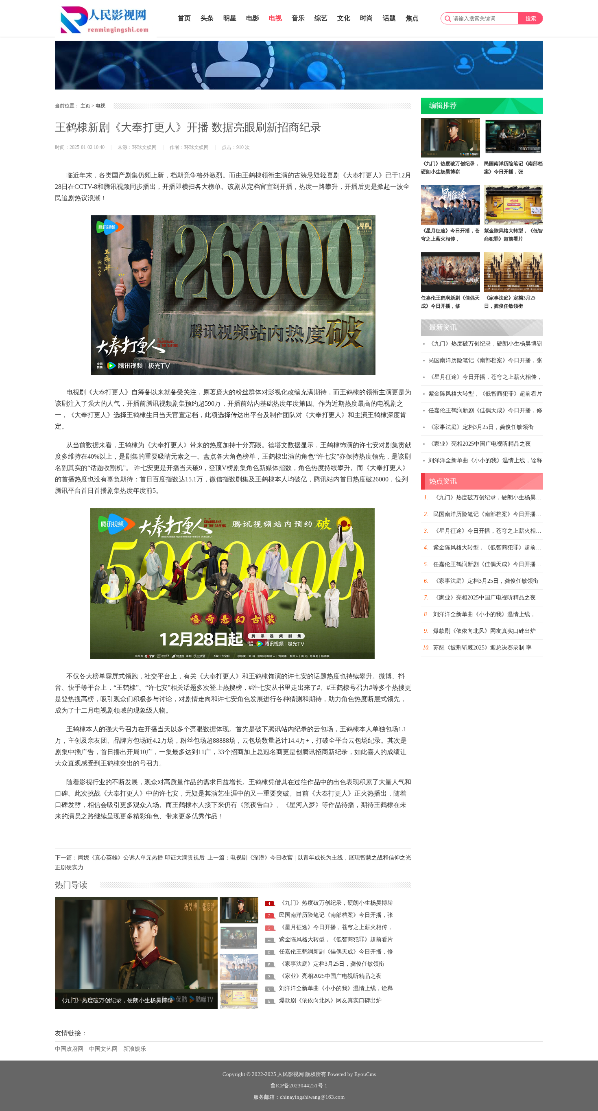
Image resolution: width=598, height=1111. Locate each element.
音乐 (298, 18)
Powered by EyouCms (351, 1074)
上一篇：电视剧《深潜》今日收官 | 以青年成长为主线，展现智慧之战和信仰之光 (309, 858)
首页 (184, 18)
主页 (85, 106)
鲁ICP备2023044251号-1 (299, 1086)
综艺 (320, 18)
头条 (207, 18)
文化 (343, 18)
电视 (275, 18)
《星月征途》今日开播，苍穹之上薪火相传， (336, 927)
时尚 (366, 18)
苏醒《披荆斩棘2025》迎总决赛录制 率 (482, 648)
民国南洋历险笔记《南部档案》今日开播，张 (336, 915)
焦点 (412, 18)
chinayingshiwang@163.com (312, 1097)
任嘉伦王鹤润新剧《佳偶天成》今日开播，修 (336, 952)
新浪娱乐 (134, 1049)
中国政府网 (69, 1049)
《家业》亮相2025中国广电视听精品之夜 (330, 976)
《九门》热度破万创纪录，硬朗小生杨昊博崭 (116, 1000)
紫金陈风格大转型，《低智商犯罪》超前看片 (336, 939)
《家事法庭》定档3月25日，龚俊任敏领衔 (331, 964)
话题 (389, 18)
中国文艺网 (103, 1049)
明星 (229, 18)
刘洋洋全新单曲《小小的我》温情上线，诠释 (336, 988)
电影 (252, 18)
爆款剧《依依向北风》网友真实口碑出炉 (330, 1000)
